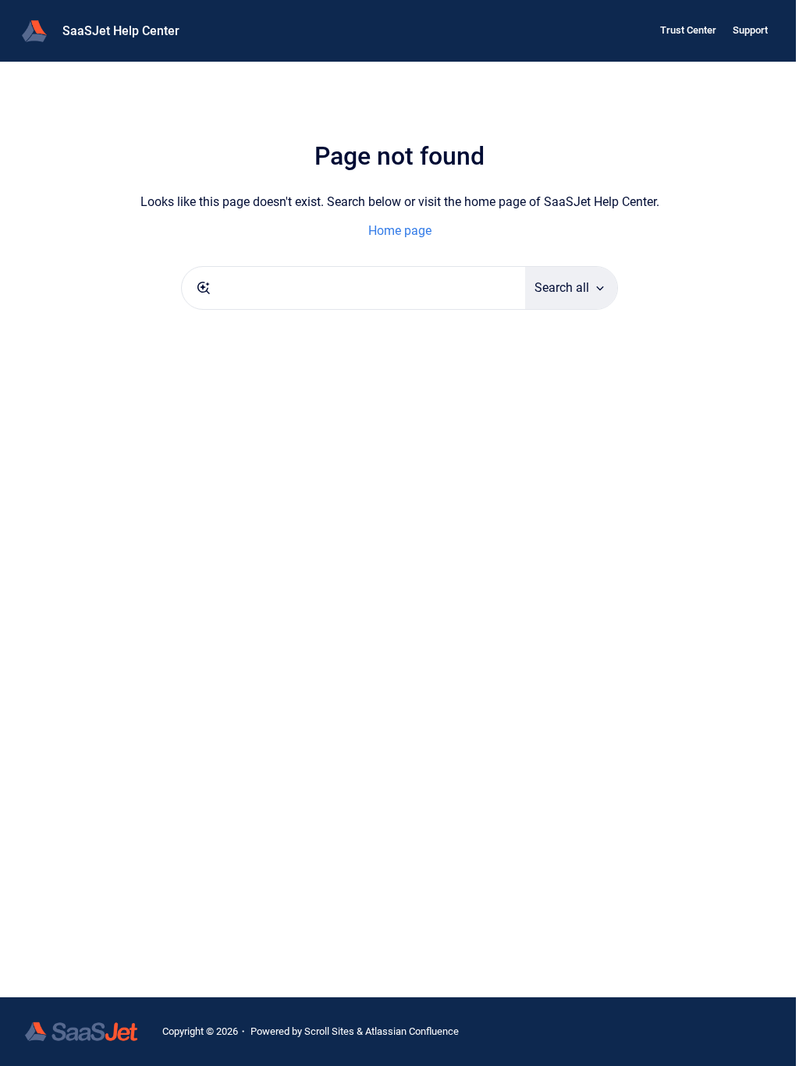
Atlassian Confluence (412, 1031)
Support (750, 30)
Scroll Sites (329, 1031)
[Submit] (203, 287)
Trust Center (688, 30)
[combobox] (353, 288)
